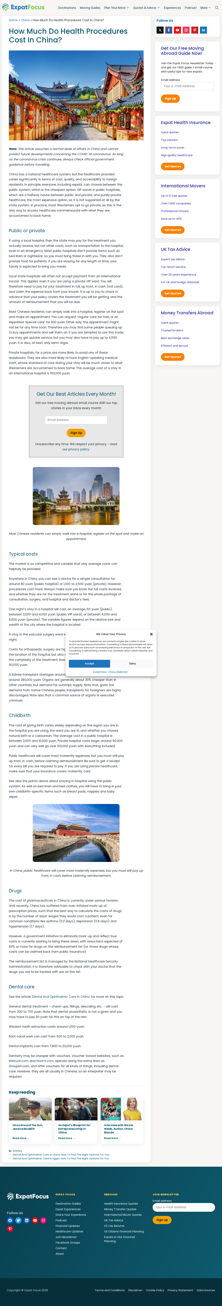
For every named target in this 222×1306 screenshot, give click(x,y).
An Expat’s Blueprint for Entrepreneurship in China (74, 1128)
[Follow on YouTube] (177, 30)
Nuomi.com (45, 1061)
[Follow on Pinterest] (194, 30)
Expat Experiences (68, 1209)
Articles (17, 1151)
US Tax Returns (114, 1226)
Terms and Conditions (110, 1290)
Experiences (172, 8)
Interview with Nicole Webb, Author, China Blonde (118, 1128)
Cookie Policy (100, 671)
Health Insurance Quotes (121, 1204)
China (25, 20)
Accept (89, 663)
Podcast (191, 8)
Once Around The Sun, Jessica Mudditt (27, 1127)
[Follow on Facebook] (168, 30)
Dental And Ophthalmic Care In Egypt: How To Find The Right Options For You (61, 1158)
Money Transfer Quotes (120, 1209)
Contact (61, 1248)
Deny (132, 663)
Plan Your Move (115, 8)
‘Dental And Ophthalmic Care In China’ (61, 997)
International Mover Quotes (123, 1215)
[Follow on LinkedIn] (203, 30)
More (204, 8)
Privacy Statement (118, 671)
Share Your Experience (71, 1215)
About (60, 1254)
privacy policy (78, 449)
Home (13, 20)
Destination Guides (68, 1204)
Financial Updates (68, 1226)
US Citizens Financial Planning (124, 1231)
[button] (151, 634)
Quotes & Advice (144, 8)
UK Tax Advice (113, 1220)
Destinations (67, 8)
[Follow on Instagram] (186, 30)
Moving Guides (90, 8)
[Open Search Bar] (216, 8)
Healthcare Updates (69, 1231)
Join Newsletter (66, 1237)
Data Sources (206, 1290)
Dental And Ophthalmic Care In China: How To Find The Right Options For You (61, 1154)
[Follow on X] (160, 30)
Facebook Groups (68, 1243)
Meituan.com (19, 1061)
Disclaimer (135, 1290)
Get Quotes (172, 166)
